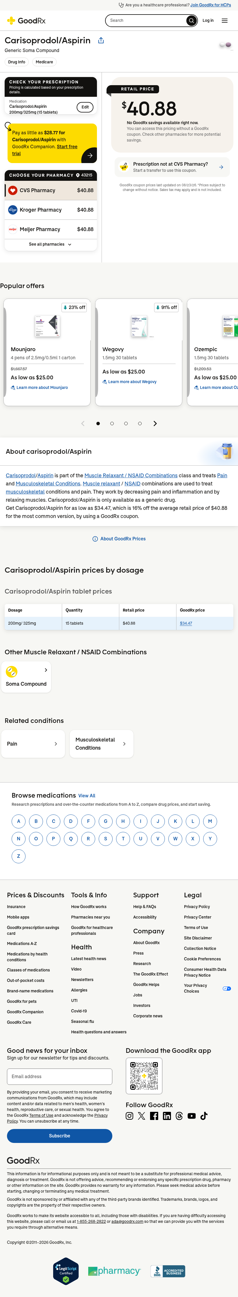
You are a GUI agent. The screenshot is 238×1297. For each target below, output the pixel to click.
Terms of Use (196, 927)
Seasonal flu (82, 1021)
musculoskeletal (25, 491)
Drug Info (16, 62)
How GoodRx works (89, 906)
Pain (222, 475)
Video (76, 969)
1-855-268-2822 (91, 1221)
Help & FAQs (144, 906)
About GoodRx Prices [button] (123, 539)
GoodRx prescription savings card (33, 930)
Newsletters (82, 979)
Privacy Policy (197, 906)
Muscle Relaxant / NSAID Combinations (131, 475)
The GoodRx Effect (150, 974)
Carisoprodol (21, 475)
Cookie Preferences (202, 959)
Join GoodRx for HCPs (210, 5)
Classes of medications (28, 970)
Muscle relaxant (101, 483)
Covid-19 (79, 1011)
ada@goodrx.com (127, 1221)
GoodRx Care (19, 1022)
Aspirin (45, 475)
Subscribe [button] (80, 1137)
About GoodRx (146, 942)
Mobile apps (18, 917)
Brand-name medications (30, 991)
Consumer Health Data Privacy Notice (205, 972)
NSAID (132, 483)
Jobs (137, 995)
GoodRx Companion (25, 1011)
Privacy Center (197, 917)
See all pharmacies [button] (46, 244)
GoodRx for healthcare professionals (92, 930)
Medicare (44, 62)
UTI (74, 1000)
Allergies (79, 990)
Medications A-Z (22, 943)
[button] (151, 20)
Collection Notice (200, 948)
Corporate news (148, 1016)
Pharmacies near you (90, 917)
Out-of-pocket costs (25, 980)
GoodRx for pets (22, 1001)
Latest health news (88, 958)
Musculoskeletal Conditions (48, 483)
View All (86, 796)
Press (138, 953)
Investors (141, 1005)
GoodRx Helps (146, 984)
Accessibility (144, 917)
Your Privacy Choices (196, 988)
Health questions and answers (99, 1032)
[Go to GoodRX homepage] (26, 20)
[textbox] (59, 1077)
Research (142, 963)
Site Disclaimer (198, 938)
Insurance (16, 906)
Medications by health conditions (27, 956)
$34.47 (186, 623)
